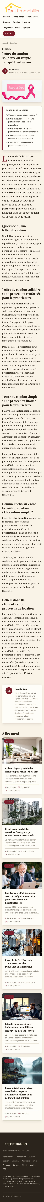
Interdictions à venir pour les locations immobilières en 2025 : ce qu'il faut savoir (19, 1027)
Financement (32, 17)
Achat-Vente (18, 17)
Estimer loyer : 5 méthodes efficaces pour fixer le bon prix (21, 770)
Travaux (6, 22)
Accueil (6, 17)
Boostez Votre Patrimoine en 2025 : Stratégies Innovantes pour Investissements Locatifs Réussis (20, 897)
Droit (17, 27)
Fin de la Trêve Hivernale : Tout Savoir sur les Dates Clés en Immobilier (18, 963)
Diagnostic (8, 27)
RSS (4, 1169)
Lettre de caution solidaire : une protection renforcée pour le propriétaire (21, 122)
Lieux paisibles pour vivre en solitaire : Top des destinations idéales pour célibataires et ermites (19, 1092)
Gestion (16, 22)
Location (26, 22)
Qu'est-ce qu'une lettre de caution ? (22, 115)
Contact (9, 33)
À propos (26, 27)
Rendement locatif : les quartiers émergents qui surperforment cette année (19, 832)
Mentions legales (28, 1165)
